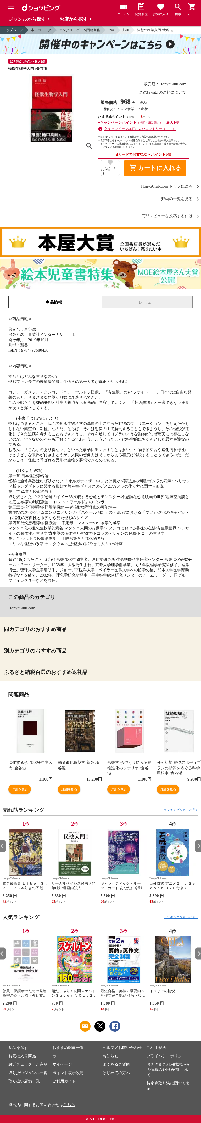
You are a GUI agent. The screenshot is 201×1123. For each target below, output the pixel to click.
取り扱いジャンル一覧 (28, 1073)
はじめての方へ (116, 1073)
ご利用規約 (156, 1048)
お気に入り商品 (22, 1056)
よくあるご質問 (116, 1064)
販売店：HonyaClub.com (165, 84)
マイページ (62, 1064)
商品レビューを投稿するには (167, 216)
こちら (69, 1105)
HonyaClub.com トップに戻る (167, 186)
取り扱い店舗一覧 (24, 1081)
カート (58, 1056)
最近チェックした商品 (28, 1064)
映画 (111, 30)
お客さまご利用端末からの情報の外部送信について (168, 1069)
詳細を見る (19, 789)
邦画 (125, 30)
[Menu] (11, 7)
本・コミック (41, 30)
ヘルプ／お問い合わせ (122, 1048)
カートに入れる (155, 168)
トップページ (13, 30)
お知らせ (110, 1056)
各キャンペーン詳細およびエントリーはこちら (140, 129)
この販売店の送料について (162, 92)
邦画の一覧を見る (177, 199)
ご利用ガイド (64, 1081)
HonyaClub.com (21, 608)
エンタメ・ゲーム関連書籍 (79, 30)
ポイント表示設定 (68, 1073)
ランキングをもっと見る (181, 810)
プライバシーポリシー (166, 1056)
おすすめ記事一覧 (68, 1048)
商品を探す (18, 1048)
